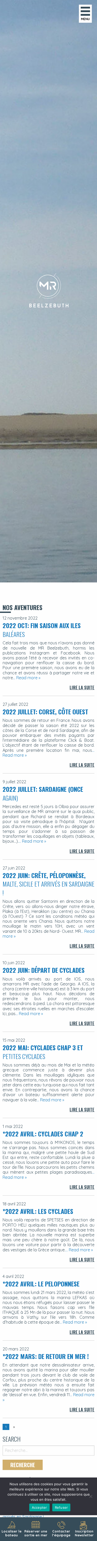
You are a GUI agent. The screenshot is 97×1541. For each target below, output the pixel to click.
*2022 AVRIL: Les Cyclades (38, 1211)
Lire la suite (82, 687)
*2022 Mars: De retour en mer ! (46, 1356)
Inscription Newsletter (84, 1533)
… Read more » (26, 677)
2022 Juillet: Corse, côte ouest (45, 711)
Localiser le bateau (11, 1533)
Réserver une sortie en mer (35, 1533)
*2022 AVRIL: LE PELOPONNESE (41, 1283)
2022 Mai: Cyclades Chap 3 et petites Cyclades (43, 1052)
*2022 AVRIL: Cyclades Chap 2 (43, 1133)
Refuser (61, 1507)
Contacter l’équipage (61, 1533)
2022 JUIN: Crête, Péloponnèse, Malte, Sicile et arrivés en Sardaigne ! (48, 884)
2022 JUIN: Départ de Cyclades (44, 970)
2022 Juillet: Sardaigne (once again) (43, 793)
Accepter (39, 1507)
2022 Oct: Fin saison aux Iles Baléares (42, 630)
